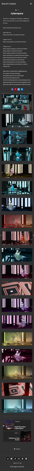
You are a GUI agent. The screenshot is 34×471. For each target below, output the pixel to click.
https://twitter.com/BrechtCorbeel (12, 51)
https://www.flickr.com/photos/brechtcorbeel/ (16, 55)
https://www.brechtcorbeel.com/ (12, 28)
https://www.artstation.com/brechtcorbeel (15, 53)
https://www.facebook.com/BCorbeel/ (13, 60)
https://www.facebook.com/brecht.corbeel (15, 57)
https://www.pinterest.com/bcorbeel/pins (14, 62)
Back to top (17, 463)
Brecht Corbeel (9, 3)
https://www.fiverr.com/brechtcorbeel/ (13, 35)
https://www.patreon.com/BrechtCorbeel (14, 42)
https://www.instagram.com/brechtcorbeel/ (15, 49)
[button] (17, 449)
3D (18, 10)
